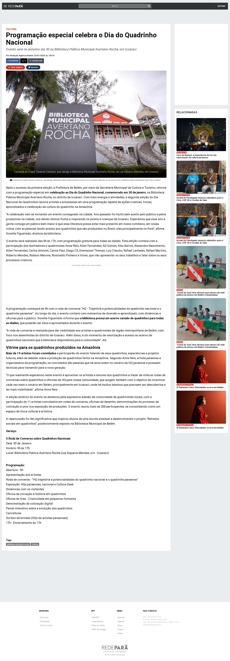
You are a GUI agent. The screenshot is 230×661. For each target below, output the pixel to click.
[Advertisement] (115, 16)
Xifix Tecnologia (118, 655)
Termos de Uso (46, 625)
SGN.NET (96, 617)
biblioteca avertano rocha (18, 544)
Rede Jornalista (98, 625)
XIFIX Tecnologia (99, 629)
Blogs (120, 625)
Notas (120, 633)
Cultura (35, 544)
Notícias (121, 617)
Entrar (221, 6)
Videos (121, 629)
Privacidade (45, 621)
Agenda (121, 621)
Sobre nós (44, 617)
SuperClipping (97, 621)
